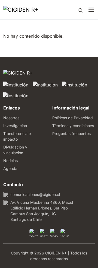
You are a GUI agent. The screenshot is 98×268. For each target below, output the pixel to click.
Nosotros (11, 117)
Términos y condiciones (73, 125)
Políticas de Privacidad (72, 117)
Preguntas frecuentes (71, 133)
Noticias (10, 160)
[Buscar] (80, 10)
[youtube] (64, 233)
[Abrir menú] (91, 9)
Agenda (10, 168)
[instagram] (44, 233)
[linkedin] (54, 233)
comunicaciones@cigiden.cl (35, 194)
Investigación (15, 125)
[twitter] (33, 233)
